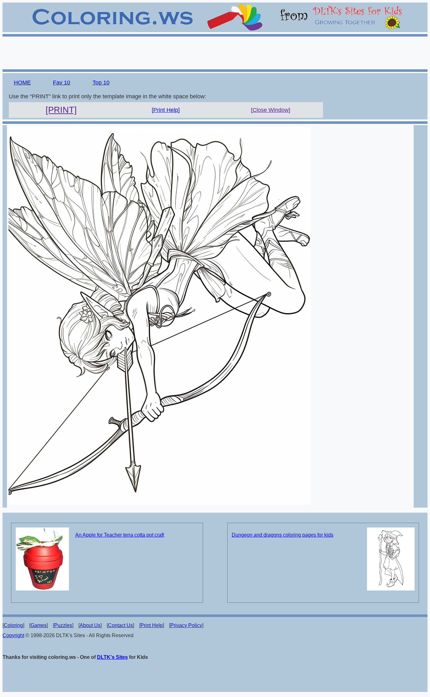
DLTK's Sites (112, 657)
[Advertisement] (215, 52)
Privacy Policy (186, 625)
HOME (22, 82)
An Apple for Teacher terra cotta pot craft (119, 535)
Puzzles (63, 625)
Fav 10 (61, 82)
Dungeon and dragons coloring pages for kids (282, 535)
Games (39, 625)
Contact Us (120, 625)
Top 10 (101, 82)
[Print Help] (166, 110)
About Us (90, 625)
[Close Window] (270, 110)
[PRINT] (61, 110)
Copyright (13, 635)
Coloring (13, 625)
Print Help (151, 625)
